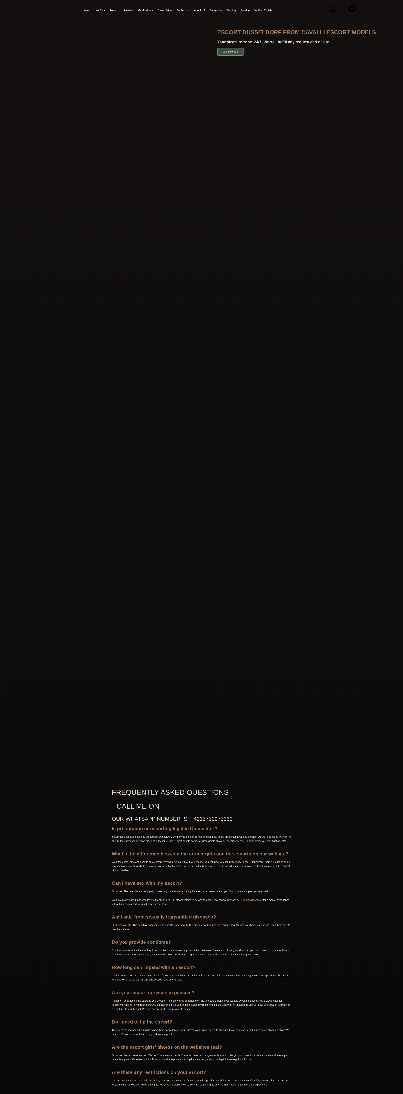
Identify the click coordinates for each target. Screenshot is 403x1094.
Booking (245, 10)
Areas (113, 10)
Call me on (137, 806)
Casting (231, 10)
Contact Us (182, 10)
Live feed (128, 10)
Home (85, 10)
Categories (216, 10)
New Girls (99, 10)
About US (199, 10)
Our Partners (145, 10)
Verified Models (263, 10)
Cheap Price (165, 10)
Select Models (230, 51)
